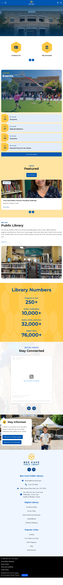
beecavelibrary (29, 400)
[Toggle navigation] (2, 2)
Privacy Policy (5, 564)
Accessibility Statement (7, 561)
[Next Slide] (33, 60)
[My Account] (47, 49)
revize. (17, 573)
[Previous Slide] (30, 60)
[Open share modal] (5, 2)
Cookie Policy (5, 569)
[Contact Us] (16, 49)
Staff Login (24, 575)
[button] (31, 118)
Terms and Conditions (7, 566)
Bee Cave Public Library (19, 400)
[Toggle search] (57, 2)
